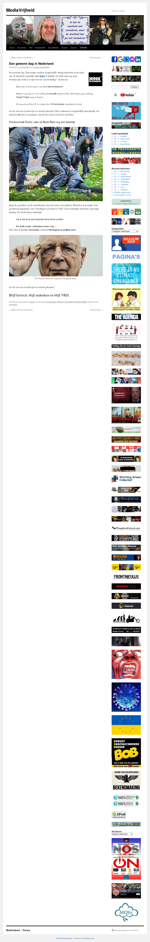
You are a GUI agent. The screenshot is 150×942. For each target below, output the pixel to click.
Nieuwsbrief (40, 47)
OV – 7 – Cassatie (120, 141)
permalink (13, 304)
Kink (42, 76)
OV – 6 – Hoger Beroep (122, 176)
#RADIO (60, 302)
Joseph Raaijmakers (41, 67)
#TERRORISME (80, 302)
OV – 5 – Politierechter (122, 179)
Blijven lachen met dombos (21, 57)
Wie (30, 47)
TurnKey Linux (88, 938)
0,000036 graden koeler (122, 192)
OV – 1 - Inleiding (120, 136)
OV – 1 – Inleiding (120, 189)
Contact (73, 47)
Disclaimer (21, 47)
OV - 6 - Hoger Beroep (122, 144)
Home (11, 47)
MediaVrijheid (20, 10)
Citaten (64, 47)
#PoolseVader (50, 302)
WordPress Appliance (64, 938)
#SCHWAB (68, 302)
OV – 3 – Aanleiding (121, 184)
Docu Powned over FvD (122, 195)
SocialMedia (53, 47)
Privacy (26, 930)
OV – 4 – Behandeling (121, 181)
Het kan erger (96, 57)
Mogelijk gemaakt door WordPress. (127, 930)
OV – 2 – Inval (119, 187)
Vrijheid (32, 302)
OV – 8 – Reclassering (122, 139)
